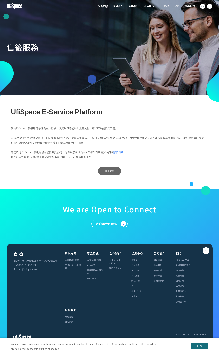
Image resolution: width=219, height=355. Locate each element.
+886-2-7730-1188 (26, 265)
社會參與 (180, 275)
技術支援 (158, 270)
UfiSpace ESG (182, 260)
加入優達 (69, 321)
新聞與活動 (159, 280)
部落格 (134, 260)
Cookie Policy (199, 334)
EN (202, 6)
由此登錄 (109, 170)
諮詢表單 (118, 152)
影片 (133, 285)
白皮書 (134, 296)
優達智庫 (158, 275)
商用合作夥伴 (115, 268)
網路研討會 (136, 291)
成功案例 (135, 265)
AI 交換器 (91, 265)
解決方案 (135, 280)
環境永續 (180, 270)
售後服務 (158, 265)
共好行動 (180, 296)
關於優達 (158, 260)
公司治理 (180, 280)
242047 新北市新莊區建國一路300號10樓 (35, 260)
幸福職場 (180, 285)
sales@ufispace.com (27, 269)
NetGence (91, 278)
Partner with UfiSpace (114, 261)
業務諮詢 (69, 316)
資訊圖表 (135, 275)
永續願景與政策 (183, 265)
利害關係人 (181, 291)
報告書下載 (181, 301)
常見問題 (135, 270)
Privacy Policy (182, 334)
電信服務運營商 (72, 260)
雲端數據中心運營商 (73, 267)
